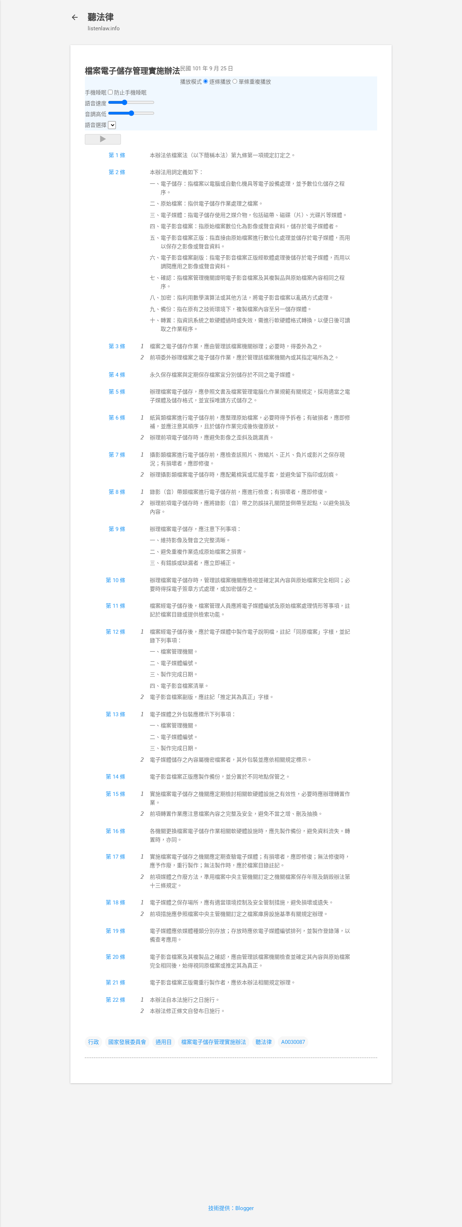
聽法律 (101, 17)
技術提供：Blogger (231, 1208)
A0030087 (293, 1042)
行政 (93, 1042)
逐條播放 (220, 82)
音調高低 (95, 114)
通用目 (164, 1042)
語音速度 (95, 103)
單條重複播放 (255, 82)
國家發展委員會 (127, 1042)
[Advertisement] (231, 1139)
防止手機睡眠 (130, 92)
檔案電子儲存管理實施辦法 (213, 1042)
